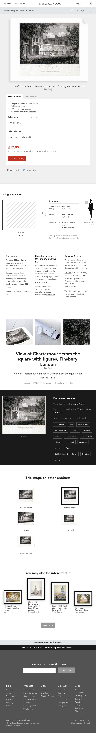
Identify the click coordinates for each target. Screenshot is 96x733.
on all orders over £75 (48, 647)
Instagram (62, 706)
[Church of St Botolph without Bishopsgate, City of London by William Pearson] (60, 593)
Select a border (14, 131)
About (8, 693)
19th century (59, 424)
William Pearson (57, 612)
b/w (71, 424)
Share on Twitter (31, 170)
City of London (87, 436)
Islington (85, 454)
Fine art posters (29, 690)
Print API (78, 720)
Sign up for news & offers (48, 664)
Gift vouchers (46, 690)
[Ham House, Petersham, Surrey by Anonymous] (83, 598)
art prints (32, 111)
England (71, 442)
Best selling (62, 690)
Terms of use (80, 699)
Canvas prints (29, 696)
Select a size (23, 117)
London (57, 460)
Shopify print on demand (80, 723)
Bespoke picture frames (26, 723)
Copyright (79, 708)
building (75, 430)
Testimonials (11, 696)
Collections (30, 11)
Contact (9, 690)
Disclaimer (79, 711)
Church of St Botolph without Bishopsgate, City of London (59, 608)
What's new (28, 709)
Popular (6, 11)
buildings (87, 430)
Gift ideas (45, 693)
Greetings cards (30, 706)
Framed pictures (30, 693)
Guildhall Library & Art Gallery (66, 454)
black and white (60, 430)
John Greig (48, 89)
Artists (22, 11)
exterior (57, 448)
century (57, 436)
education (58, 442)
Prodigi (87, 720)
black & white (83, 424)
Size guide (34, 117)
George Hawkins (34, 612)
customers (50, 294)
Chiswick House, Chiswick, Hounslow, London (11, 608)
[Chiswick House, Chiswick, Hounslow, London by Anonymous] (13, 597)
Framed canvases (30, 699)
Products (20, 3)
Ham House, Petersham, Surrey (82, 609)
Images (7, 3)
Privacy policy (80, 695)
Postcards (27, 702)
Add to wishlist (14, 170)
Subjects (14, 11)
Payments (10, 699)
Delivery (68, 273)
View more (48, 625)
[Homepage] (48, 4)
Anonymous (8, 612)
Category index (64, 702)
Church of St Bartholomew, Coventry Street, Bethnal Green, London (34, 606)
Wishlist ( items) (48, 696)
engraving (83, 442)
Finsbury (69, 448)
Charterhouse (71, 436)
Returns (9, 706)
